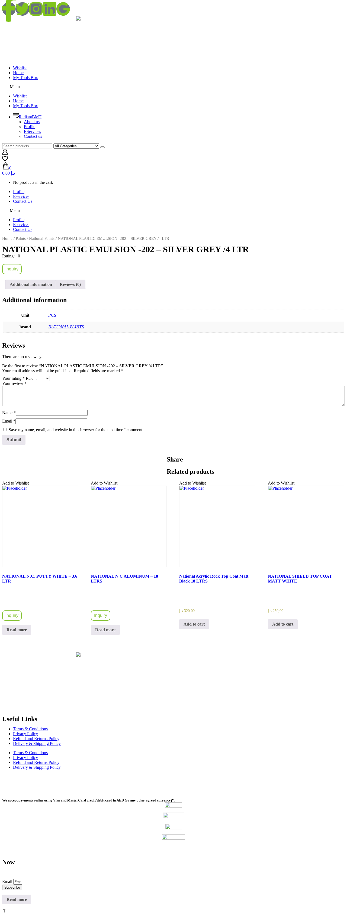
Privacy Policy (25, 733)
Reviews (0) (70, 284)
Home (18, 72)
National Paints (41, 238)
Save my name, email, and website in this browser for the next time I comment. (76, 429)
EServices (32, 131)
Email (8, 421)
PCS (52, 315)
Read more (17, 629)
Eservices (21, 196)
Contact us (33, 136)
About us (32, 121)
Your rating (13, 378)
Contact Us (22, 201)
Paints (21, 238)
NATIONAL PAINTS (66, 327)
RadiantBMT (30, 116)
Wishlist (20, 68)
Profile (29, 126)
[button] (173, 86)
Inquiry (11, 269)
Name (9, 412)
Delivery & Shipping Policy (37, 743)
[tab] (31, 284)
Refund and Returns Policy (36, 738)
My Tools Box (25, 77)
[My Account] (5, 153)
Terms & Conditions (30, 729)
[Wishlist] (5, 160)
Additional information (31, 284)
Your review (14, 383)
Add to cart (194, 624)
